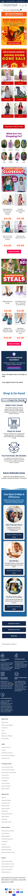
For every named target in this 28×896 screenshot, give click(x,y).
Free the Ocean (6, 783)
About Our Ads (5, 758)
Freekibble (5, 780)
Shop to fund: (11, 10)
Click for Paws (5, 778)
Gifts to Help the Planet (8, 864)
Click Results (5, 738)
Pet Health (4, 841)
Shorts (21, 116)
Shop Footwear (6, 808)
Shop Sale (14, 636)
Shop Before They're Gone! (14, 127)
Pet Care (4, 844)
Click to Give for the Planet (9, 772)
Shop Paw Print (6, 803)
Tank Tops (7, 99)
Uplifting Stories (6, 847)
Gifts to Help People (7, 861)
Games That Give (6, 786)
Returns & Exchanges (7, 725)
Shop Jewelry (5, 816)
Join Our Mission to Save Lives (14, 572)
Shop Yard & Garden (7, 814)
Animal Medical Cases (7, 866)
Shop (2, 1)
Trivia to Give (5, 775)
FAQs (3, 730)
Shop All (4, 797)
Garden (20, 99)
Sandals (7, 83)
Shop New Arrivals (14, 629)
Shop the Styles (14, 252)
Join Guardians (10, 1)
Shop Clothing (5, 805)
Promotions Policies (7, 753)
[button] (20, 5)
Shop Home (5, 811)
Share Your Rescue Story (8, 852)
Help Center (5, 722)
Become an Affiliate (7, 736)
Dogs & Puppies (6, 836)
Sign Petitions (21, 1)
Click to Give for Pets (7, 767)
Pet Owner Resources (7, 839)
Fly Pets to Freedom (7, 869)
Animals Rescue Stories (8, 831)
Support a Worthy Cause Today (14, 536)
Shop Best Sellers (14, 623)
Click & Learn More (14, 368)
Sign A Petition (6, 788)
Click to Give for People (8, 770)
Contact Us (5, 727)
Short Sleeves (7, 116)
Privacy (4, 750)
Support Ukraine (6, 872)
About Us (4, 733)
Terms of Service (6, 747)
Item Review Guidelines (8, 755)
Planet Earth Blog (6, 849)
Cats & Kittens (5, 833)
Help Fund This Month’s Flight (14, 608)
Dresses (20, 83)
